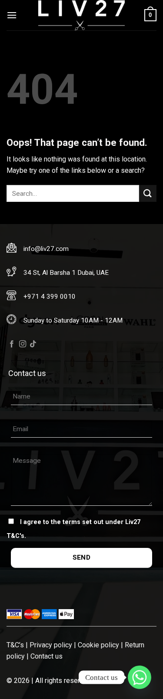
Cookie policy (98, 645)
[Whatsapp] (139, 677)
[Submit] (147, 193)
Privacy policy (51, 645)
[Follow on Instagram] (22, 344)
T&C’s (15, 645)
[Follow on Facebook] (11, 344)
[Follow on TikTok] (33, 344)
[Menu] (12, 15)
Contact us (46, 656)
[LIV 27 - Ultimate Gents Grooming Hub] (81, 15)
